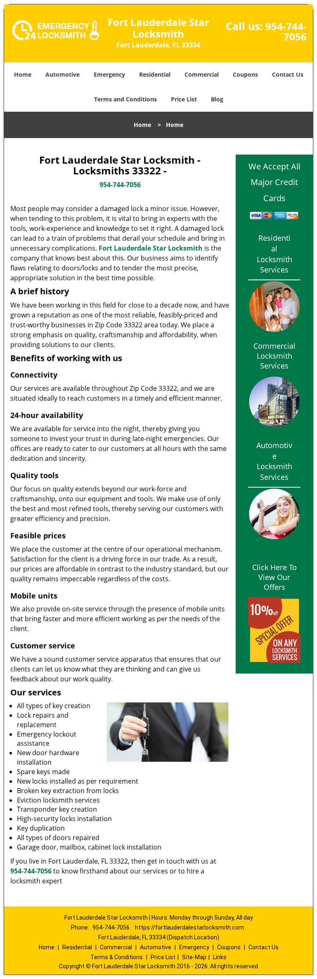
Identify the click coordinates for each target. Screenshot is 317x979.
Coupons (245, 74)
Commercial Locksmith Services (274, 356)
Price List (184, 99)
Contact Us (287, 74)
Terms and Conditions (125, 99)
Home (22, 74)
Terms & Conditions (116, 957)
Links (220, 957)
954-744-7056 (286, 31)
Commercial (202, 74)
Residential (154, 74)
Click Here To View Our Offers (274, 577)
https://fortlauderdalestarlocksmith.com (189, 927)
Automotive (62, 74)
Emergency (109, 74)
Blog (217, 99)
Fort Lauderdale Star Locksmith (151, 248)
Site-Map (194, 957)
